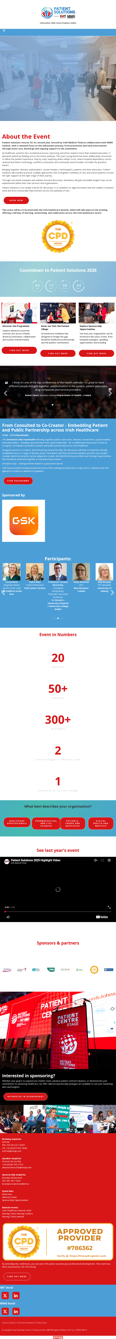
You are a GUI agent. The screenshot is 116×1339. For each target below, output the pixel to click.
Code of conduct (8, 1323)
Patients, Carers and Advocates (72, 823)
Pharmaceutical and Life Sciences (46, 823)
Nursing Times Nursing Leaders (17, 1213)
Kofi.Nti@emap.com (11, 1151)
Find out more (17, 1276)
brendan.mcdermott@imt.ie (15, 1183)
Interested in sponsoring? (25, 1096)
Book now (16, 200)
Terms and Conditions (25, 1323)
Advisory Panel (9, 1197)
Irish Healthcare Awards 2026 (16, 1210)
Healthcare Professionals (17, 822)
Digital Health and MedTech (101, 823)
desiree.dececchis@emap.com (17, 1167)
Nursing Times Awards (13, 1216)
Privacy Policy (41, 1323)
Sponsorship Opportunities (15, 1200)
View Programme (18, 481)
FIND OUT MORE (19, 350)
